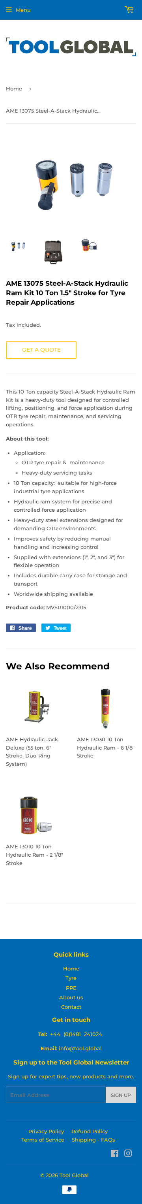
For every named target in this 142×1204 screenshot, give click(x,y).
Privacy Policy (46, 1131)
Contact (71, 1007)
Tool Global (74, 1175)
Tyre (71, 978)
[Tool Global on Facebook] (114, 1154)
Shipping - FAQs (93, 1139)
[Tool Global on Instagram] (128, 1154)
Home (14, 88)
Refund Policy (89, 1131)
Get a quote (41, 349)
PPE (71, 988)
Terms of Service (42, 1139)
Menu (23, 10)
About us (71, 997)
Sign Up (121, 1095)
